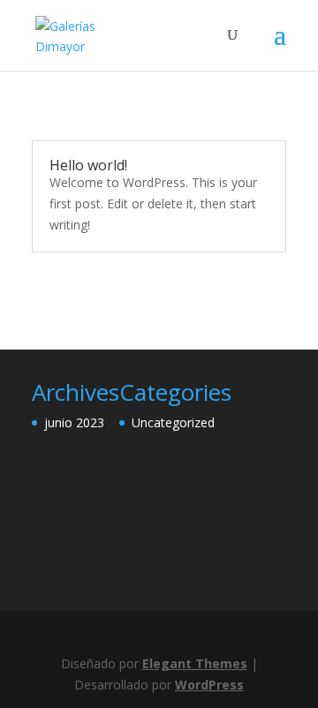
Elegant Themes (194, 663)
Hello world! (88, 165)
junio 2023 (74, 422)
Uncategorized (173, 422)
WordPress (209, 684)
